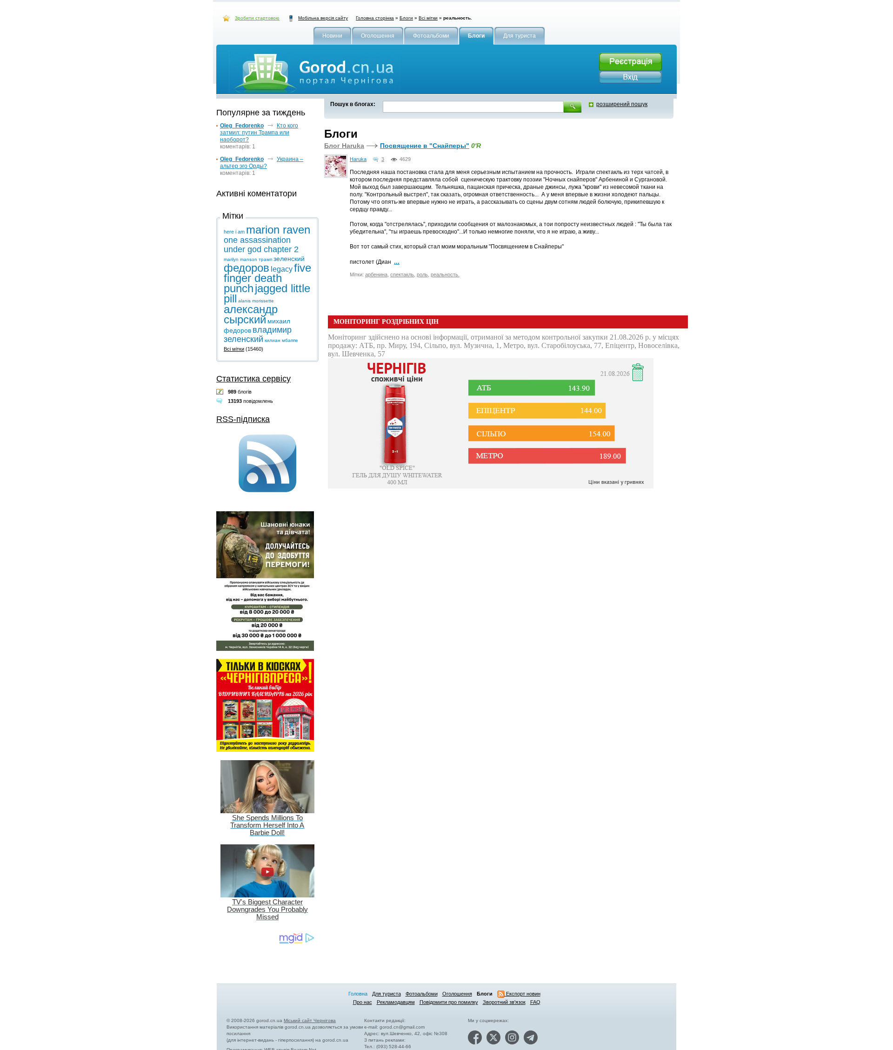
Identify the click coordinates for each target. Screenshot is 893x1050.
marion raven (278, 229)
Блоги (406, 17)
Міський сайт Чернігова (310, 1020)
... (397, 261)
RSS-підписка (243, 419)
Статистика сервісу (253, 378)
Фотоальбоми (422, 993)
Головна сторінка (375, 17)
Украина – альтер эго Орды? (261, 162)
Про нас (362, 1002)
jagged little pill (267, 293)
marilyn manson (240, 259)
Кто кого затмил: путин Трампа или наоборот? (259, 132)
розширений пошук (621, 104)
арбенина (376, 274)
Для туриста (386, 993)
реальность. (445, 274)
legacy (282, 269)
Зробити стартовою (257, 17)
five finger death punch (267, 277)
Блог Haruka (344, 145)
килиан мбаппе (281, 340)
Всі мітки (428, 17)
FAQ (535, 1002)
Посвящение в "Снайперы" (424, 145)
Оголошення (457, 993)
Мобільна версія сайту (323, 17)
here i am (234, 231)
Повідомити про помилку (449, 1002)
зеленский (289, 258)
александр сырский (251, 314)
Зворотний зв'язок (504, 1002)
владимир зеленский (258, 334)
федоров (246, 267)
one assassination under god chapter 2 (261, 244)
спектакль (402, 274)
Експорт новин (522, 993)
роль (422, 274)
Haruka (358, 159)
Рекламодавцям (396, 1002)
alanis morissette (256, 300)
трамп (265, 259)
